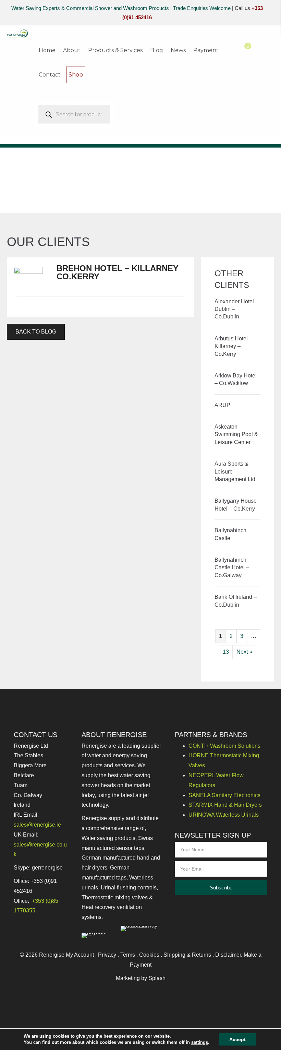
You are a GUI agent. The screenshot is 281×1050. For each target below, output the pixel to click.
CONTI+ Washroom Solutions (224, 746)
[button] (221, 887)
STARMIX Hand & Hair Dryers (225, 805)
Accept (237, 1039)
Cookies (149, 955)
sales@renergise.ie (37, 825)
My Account (80, 955)
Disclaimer (228, 955)
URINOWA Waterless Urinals (223, 815)
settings (199, 1042)
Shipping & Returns (187, 955)
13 (226, 652)
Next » (244, 652)
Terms (127, 955)
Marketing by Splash (141, 978)
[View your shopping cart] (241, 51)
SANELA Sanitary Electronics (224, 795)
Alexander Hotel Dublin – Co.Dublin (234, 309)
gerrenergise (47, 868)
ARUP (222, 405)
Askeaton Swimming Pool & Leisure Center (236, 434)
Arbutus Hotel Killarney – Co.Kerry (231, 346)
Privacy (107, 955)
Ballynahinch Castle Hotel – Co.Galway (232, 567)
